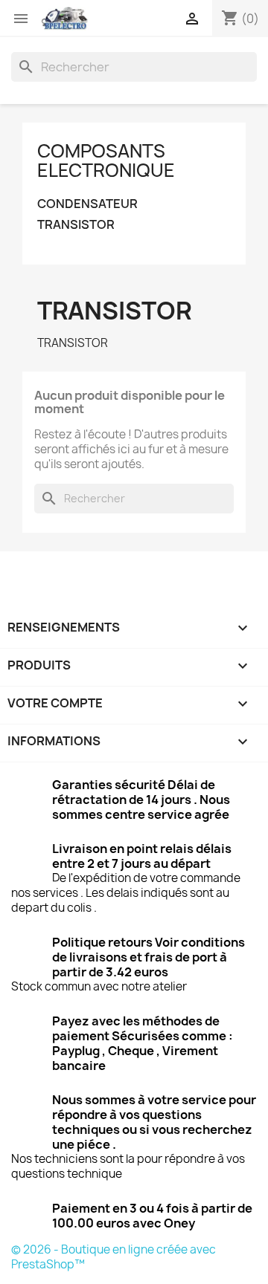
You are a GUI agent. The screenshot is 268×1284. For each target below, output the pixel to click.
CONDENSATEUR (87, 204)
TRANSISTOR (76, 225)
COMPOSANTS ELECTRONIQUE (106, 160)
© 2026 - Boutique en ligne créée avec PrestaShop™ (113, 1257)
